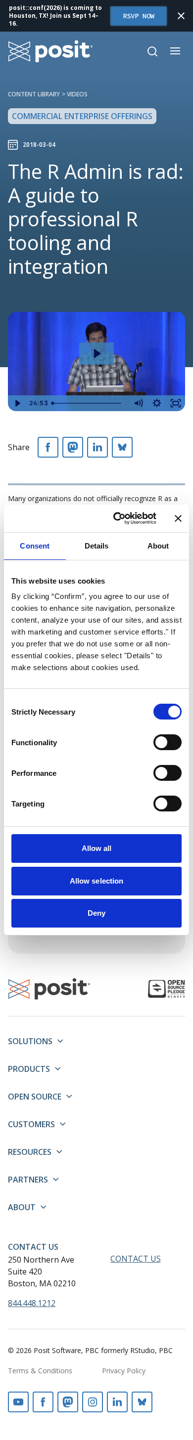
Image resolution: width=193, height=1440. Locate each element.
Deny (96, 913)
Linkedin (117, 1402)
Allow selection (97, 881)
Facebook (43, 1402)
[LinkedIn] (97, 447)
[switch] (167, 742)
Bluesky (142, 1402)
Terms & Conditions (40, 1370)
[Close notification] (181, 16)
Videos (77, 94)
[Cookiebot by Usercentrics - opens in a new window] (117, 518)
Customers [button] (31, 1124)
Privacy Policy (123, 1370)
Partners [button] (28, 1180)
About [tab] (158, 546)
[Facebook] (48, 447)
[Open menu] (175, 51)
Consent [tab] (34, 546)
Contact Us (33, 1247)
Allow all (97, 848)
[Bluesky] (122, 447)
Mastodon (67, 1402)
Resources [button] (29, 1152)
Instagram (92, 1402)
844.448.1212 (31, 1303)
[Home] (51, 51)
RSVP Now (138, 15)
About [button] (22, 1207)
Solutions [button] (30, 1041)
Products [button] (29, 1069)
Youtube (18, 1402)
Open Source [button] (34, 1096)
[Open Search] (152, 51)
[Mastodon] (72, 447)
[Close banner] (178, 518)
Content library (34, 94)
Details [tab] (97, 546)
